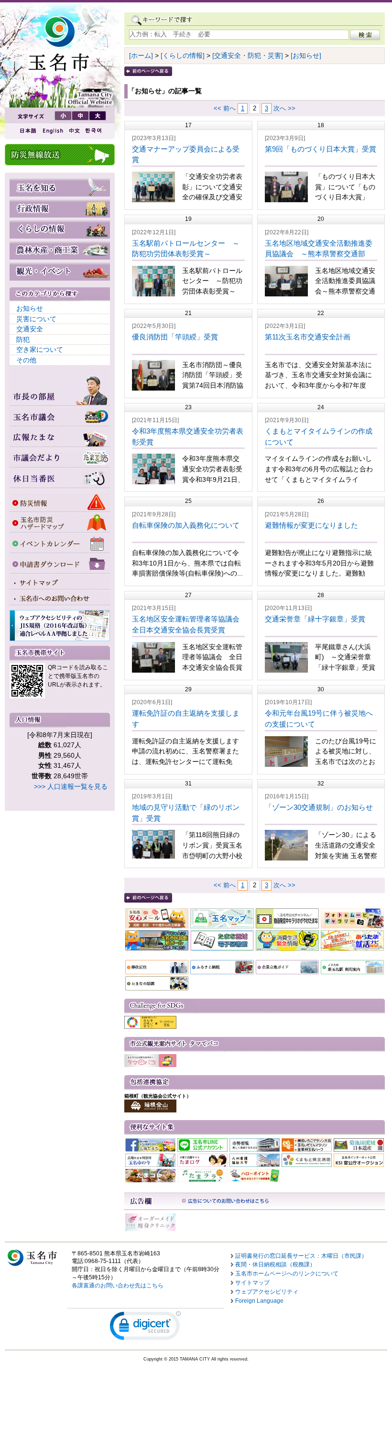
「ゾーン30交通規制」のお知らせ (319, 807)
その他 (26, 360)
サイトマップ (252, 1282)
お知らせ (29, 308)
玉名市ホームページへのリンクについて (286, 1273)
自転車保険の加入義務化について (186, 525)
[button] (145, 1328)
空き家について (39, 349)
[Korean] (93, 130)
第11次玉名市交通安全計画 (307, 337)
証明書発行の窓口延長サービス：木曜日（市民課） (301, 1256)
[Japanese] (27, 130)
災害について (36, 319)
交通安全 (29, 329)
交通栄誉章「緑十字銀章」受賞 (315, 619)
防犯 (23, 339)
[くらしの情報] (183, 55)
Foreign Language (259, 1300)
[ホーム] (141, 55)
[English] (52, 130)
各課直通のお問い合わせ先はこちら (117, 1285)
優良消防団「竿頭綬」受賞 (175, 337)
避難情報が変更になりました (311, 525)
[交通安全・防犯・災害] (247, 55)
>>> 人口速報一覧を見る (71, 786)
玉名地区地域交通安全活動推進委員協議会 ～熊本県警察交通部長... (318, 254)
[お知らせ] (306, 55)
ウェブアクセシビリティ (266, 1291)
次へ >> (284, 108)
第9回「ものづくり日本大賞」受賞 (320, 149)
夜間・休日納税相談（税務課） (275, 1264)
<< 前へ (225, 108)
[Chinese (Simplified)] (74, 130)
